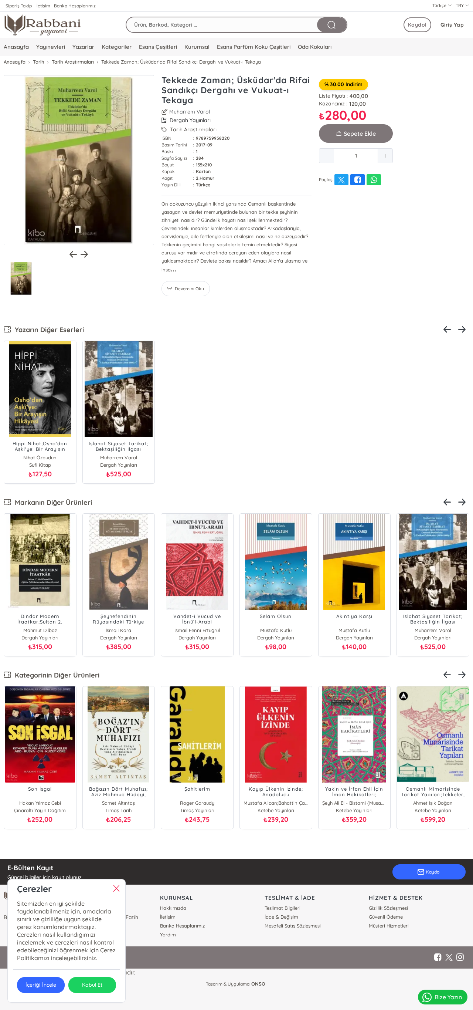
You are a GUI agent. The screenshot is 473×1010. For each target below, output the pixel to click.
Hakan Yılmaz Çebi (40, 803)
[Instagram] (460, 957)
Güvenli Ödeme (386, 917)
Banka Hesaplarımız (75, 6)
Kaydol (417, 24)
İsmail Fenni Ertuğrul (197, 630)
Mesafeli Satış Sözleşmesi (293, 926)
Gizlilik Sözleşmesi (388, 908)
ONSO (258, 984)
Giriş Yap (452, 24)
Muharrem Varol (189, 112)
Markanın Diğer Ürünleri (51, 502)
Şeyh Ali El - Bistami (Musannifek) (354, 803)
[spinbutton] (356, 155)
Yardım (168, 935)
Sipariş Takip (19, 6)
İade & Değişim (281, 917)
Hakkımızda (173, 908)
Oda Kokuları (314, 46)
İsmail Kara (118, 630)
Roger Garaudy (197, 803)
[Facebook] (437, 957)
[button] (326, 156)
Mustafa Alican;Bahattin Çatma (276, 803)
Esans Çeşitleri (158, 46)
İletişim (42, 6)
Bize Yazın (448, 997)
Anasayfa (16, 46)
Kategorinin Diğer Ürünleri (55, 675)
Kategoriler (117, 46)
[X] (449, 957)
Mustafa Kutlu (276, 630)
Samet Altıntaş (118, 803)
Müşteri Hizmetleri (389, 926)
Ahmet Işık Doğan (433, 803)
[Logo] (42, 25)
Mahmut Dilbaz (40, 630)
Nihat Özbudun (40, 457)
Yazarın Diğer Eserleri (47, 329)
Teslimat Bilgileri (282, 908)
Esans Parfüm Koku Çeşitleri (253, 46)
